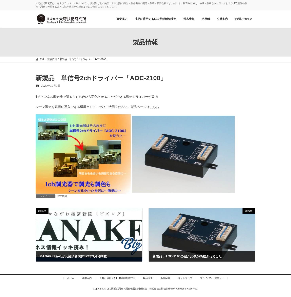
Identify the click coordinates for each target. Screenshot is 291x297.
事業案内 (87, 278)
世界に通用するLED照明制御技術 (117, 278)
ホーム (70, 278)
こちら (154, 107)
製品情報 (62, 196)
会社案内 (165, 278)
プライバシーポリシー (212, 278)
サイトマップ (185, 278)
